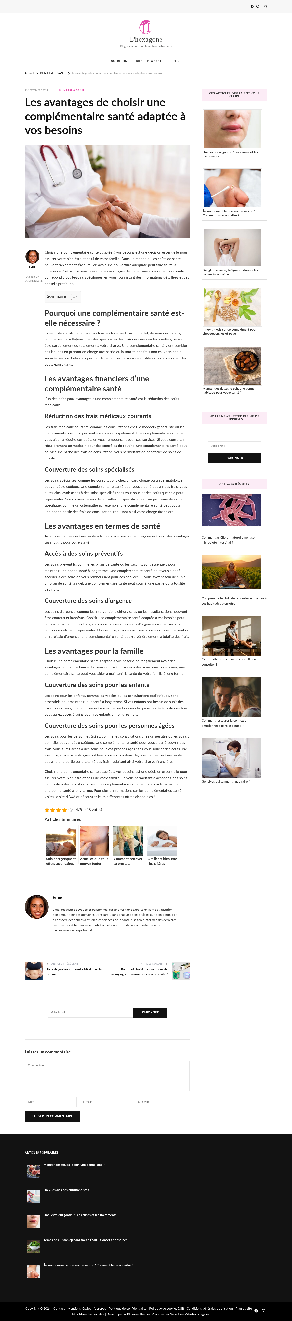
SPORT (176, 61)
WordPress (178, 1314)
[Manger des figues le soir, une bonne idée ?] (35, 1171)
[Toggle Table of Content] (72, 296)
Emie (32, 267)
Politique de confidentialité (127, 1308)
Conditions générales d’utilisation (210, 1308)
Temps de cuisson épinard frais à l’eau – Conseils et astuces (85, 1240)
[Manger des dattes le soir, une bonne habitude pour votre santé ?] (234, 365)
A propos (100, 1308)
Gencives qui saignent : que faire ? (226, 781)
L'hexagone (146, 39)
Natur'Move (78, 1314)
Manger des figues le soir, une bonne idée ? (74, 1164)
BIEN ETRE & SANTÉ (149, 61)
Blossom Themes (138, 1314)
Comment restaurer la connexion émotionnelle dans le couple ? (225, 723)
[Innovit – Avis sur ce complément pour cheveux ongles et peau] (234, 306)
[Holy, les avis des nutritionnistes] (35, 1196)
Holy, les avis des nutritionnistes (66, 1190)
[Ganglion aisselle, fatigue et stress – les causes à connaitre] (234, 247)
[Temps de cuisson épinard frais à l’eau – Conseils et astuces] (35, 1246)
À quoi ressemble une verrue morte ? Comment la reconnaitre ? (229, 213)
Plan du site (244, 1308)
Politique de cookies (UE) (167, 1308)
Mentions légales (79, 1308)
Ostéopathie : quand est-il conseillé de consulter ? (229, 662)
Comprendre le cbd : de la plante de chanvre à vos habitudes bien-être (234, 601)
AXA (71, 797)
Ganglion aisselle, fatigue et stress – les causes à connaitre (230, 272)
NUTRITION (119, 61)
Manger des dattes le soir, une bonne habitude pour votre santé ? (229, 390)
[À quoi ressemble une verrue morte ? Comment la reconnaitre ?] (234, 188)
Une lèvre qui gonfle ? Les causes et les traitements (230, 154)
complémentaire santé (147, 346)
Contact (59, 1308)
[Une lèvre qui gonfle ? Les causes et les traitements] (234, 129)
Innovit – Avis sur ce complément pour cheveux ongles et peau (230, 331)
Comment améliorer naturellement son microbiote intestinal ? (229, 540)
